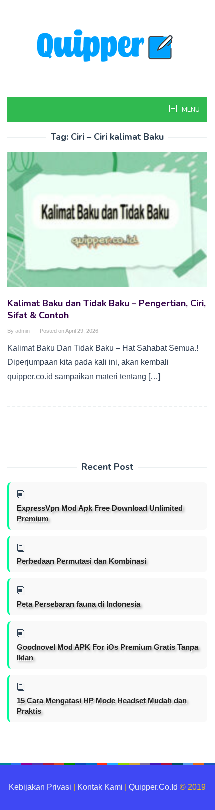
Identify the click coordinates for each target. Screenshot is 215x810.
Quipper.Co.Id (153, 787)
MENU (190, 110)
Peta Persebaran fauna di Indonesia (78, 604)
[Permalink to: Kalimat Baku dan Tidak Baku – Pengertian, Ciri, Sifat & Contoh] (108, 224)
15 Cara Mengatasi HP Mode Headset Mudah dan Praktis (102, 706)
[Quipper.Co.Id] (107, 46)
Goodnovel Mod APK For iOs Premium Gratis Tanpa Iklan (107, 652)
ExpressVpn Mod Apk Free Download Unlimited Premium (100, 513)
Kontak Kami (100, 787)
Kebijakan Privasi (40, 787)
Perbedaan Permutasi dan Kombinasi (81, 561)
